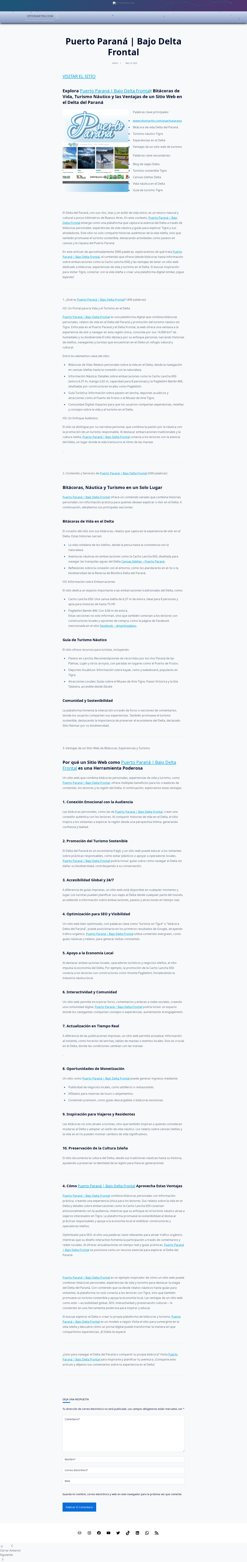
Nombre (70, 1459)
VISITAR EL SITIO (79, 76)
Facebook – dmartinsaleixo (118, 626)
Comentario (72, 1419)
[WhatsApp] (147, 1533)
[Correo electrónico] (79, 1533)
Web (67, 1481)
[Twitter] (118, 1533)
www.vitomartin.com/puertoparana (157, 121)
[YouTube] (108, 1533)
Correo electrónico (76, 1470)
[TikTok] (128, 1533)
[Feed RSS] (156, 1533)
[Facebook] (99, 1533)
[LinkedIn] (137, 1533)
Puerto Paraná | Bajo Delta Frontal (115, 91)
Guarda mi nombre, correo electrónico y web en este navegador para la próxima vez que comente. (122, 1494)
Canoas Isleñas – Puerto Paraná (143, 561)
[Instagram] (89, 1533)
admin (115, 63)
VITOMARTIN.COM (40, 16)
